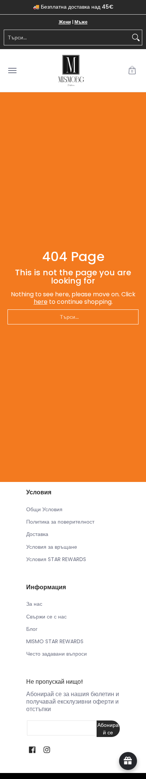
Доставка (37, 534)
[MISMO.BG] (71, 71)
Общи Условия (44, 509)
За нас (34, 604)
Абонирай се (108, 728)
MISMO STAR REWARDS (54, 641)
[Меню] (11, 70)
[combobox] (67, 37)
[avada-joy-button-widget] (128, 761)
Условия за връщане (51, 547)
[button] (132, 70)
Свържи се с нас (46, 616)
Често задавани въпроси (56, 653)
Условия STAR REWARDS (56, 559)
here (41, 301)
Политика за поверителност (60, 521)
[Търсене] (136, 37)
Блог (31, 629)
